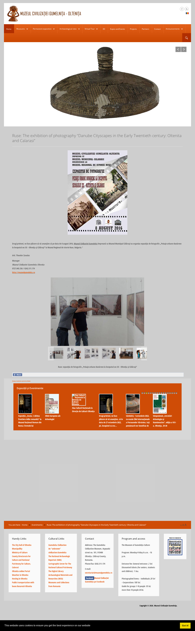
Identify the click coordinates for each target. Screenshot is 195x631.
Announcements (173, 29)
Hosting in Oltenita (19, 578)
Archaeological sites (68, 29)
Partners (145, 29)
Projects (133, 29)
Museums (20, 29)
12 (166, 393)
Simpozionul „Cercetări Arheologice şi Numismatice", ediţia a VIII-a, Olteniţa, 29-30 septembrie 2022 (164, 422)
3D (104, 29)
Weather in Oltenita (20, 574)
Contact (157, 29)
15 (172, 393)
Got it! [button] (185, 625)
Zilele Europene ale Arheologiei (52, 417)
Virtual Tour (90, 29)
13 (168, 393)
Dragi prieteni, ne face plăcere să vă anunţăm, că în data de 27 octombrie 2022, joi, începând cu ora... (111, 420)
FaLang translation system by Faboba (21, 381)
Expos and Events (117, 29)
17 (176, 393)
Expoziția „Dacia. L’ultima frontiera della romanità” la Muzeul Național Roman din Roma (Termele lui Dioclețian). (29, 422)
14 (170, 393)
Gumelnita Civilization (57, 545)
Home (8, 29)
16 (174, 393)
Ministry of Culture (19, 552)
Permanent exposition (42, 29)
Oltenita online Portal (21, 571)
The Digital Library (56, 571)
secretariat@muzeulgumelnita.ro (98, 572)
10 (161, 393)
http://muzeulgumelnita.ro (23, 272)
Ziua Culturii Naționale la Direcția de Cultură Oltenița (83, 409)
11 (164, 393)
